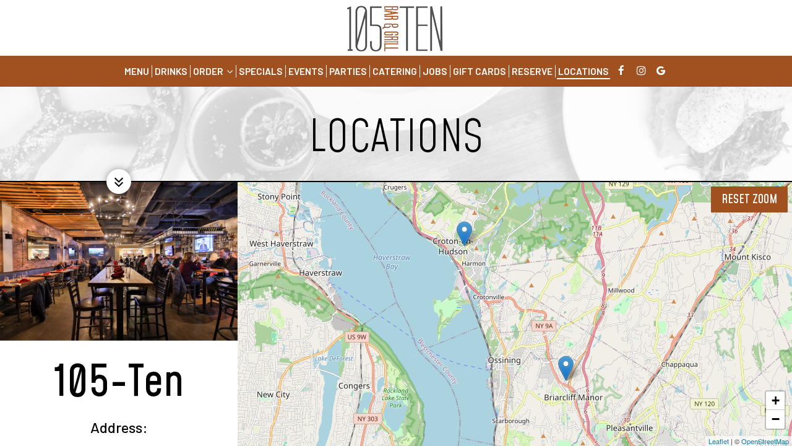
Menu (136, 71)
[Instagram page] (641, 71)
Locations (583, 71)
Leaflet (718, 441)
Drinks (171, 71)
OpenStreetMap (765, 441)
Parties (348, 71)
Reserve (532, 71)
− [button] (776, 419)
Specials (261, 71)
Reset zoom (749, 199)
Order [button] (209, 71)
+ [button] (776, 400)
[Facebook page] (621, 71)
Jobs (435, 71)
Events (306, 71)
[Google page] (661, 71)
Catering (394, 71)
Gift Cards (479, 71)
